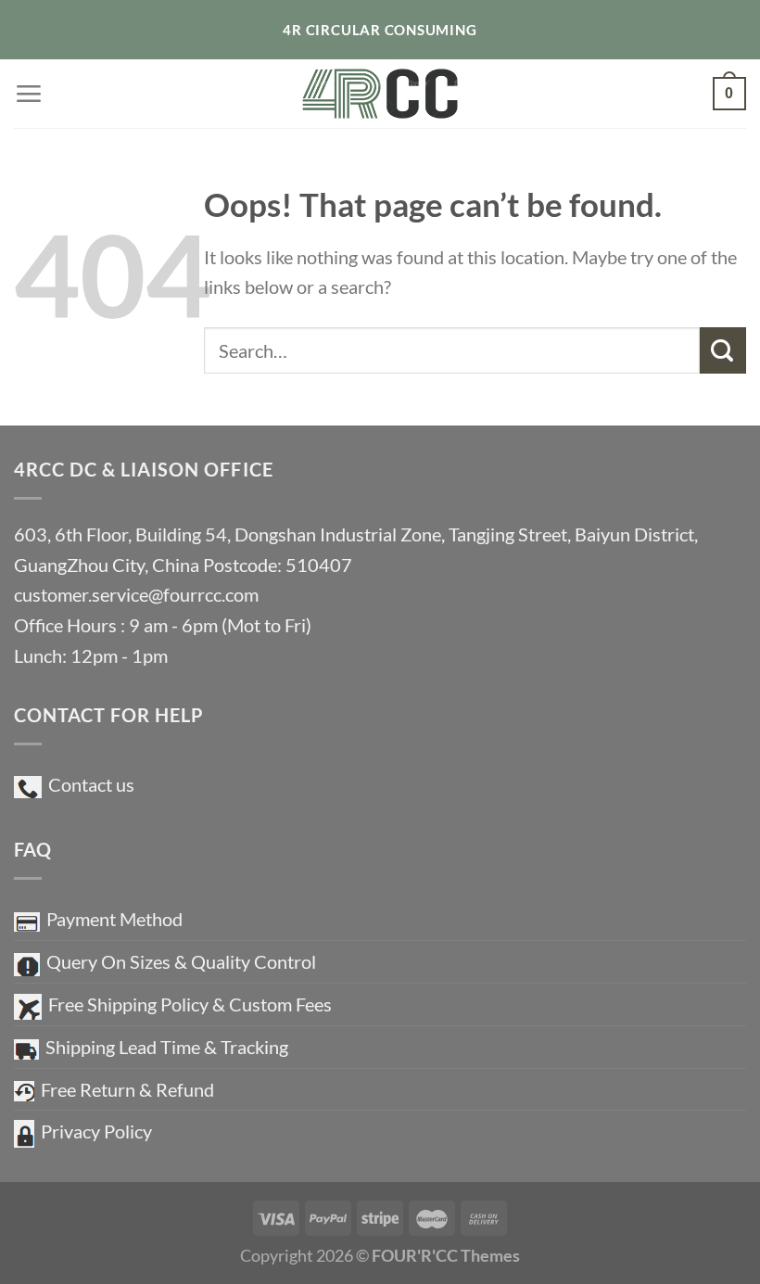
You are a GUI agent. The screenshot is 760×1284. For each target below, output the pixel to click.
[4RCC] (380, 93)
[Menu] (28, 93)
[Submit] (723, 350)
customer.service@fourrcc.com (136, 594)
